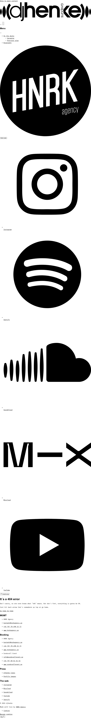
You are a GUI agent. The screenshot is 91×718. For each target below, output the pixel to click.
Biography (8, 43)
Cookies (7, 711)
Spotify (7, 700)
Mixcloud (7, 688)
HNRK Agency (21, 707)
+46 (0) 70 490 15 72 (12, 627)
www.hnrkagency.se (11, 630)
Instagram (8, 685)
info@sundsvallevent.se (13, 657)
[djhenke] (45, 21)
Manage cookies (6, 714)
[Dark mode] (0, 24)
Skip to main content (9, 1)
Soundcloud (8, 692)
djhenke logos (9, 673)
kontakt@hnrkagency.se (13, 623)
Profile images (10, 676)
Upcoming (10, 38)
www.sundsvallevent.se (13, 664)
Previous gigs (13, 41)
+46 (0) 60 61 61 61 (12, 661)
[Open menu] (3, 23)
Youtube (7, 696)
